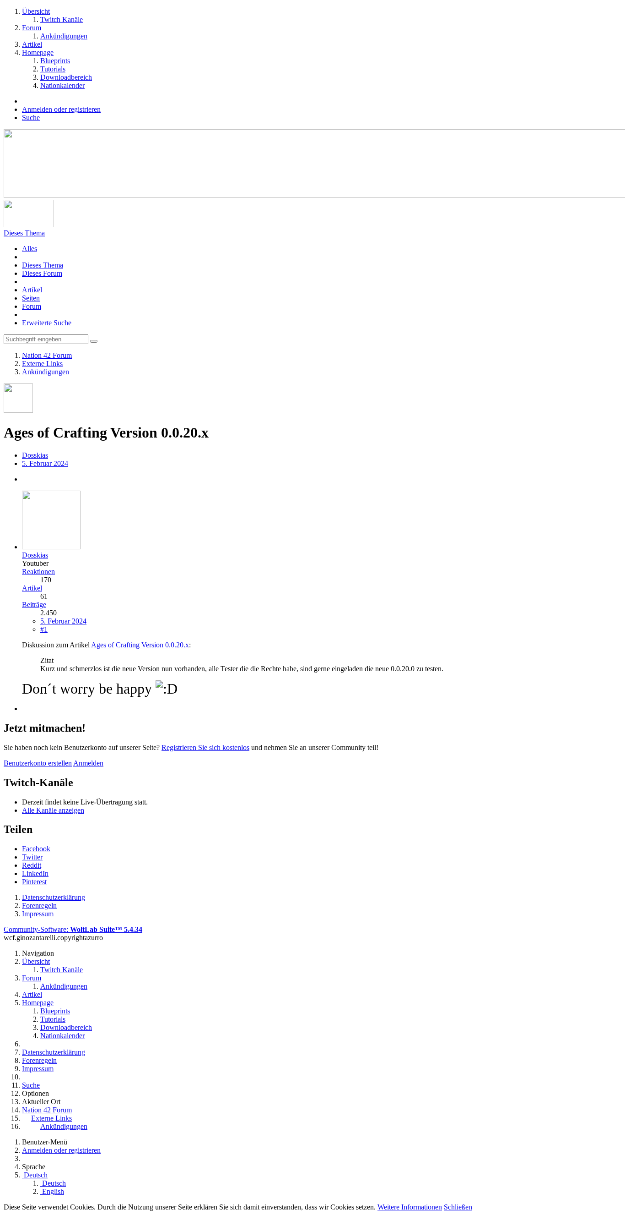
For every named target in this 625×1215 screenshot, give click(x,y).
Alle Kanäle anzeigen (53, 810)
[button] (36, 849)
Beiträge (34, 604)
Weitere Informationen (409, 1207)
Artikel (32, 290)
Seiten (31, 298)
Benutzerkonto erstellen (38, 763)
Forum (31, 306)
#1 (44, 629)
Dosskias (35, 455)
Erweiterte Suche (46, 323)
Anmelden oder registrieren (61, 109)
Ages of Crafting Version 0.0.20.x (140, 645)
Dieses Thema (42, 265)
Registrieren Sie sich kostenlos (205, 747)
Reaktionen (38, 571)
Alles (29, 248)
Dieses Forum (42, 273)
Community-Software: (73, 929)
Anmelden (88, 763)
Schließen (458, 1207)
